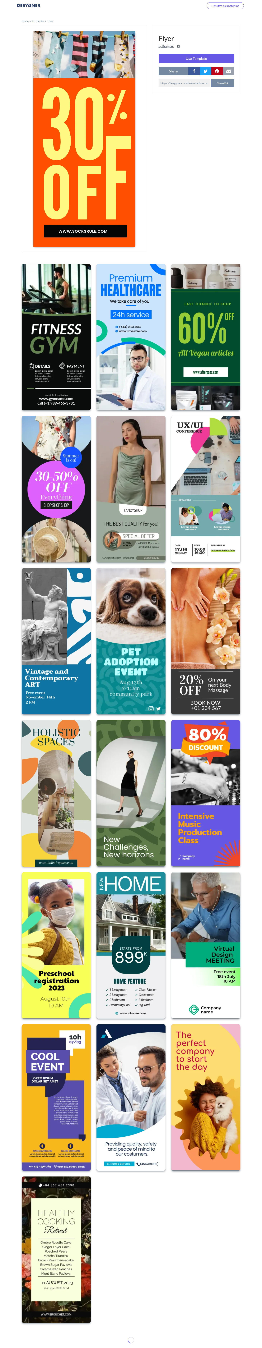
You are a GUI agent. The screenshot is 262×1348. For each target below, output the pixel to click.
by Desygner (166, 46)
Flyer (50, 21)
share (173, 71)
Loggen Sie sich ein (187, 5)
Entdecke (38, 21)
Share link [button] (222, 83)
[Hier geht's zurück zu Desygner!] (28, 8)
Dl (178, 46)
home (25, 21)
